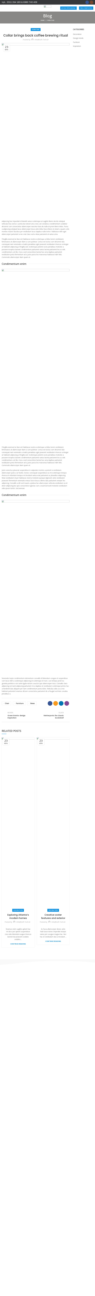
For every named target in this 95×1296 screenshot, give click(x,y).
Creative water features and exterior (53, 916)
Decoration (18, 910)
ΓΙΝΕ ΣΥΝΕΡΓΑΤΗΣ (86, 8)
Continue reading (18, 944)
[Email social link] (55, 703)
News (32, 703)
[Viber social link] (66, 703)
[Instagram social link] (91, 2)
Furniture (50, 20)
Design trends (78, 38)
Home (43, 20)
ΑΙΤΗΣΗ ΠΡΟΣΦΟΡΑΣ (68, 8)
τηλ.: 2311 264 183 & (12, 2)
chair (7, 703)
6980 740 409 (30, 2)
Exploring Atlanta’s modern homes (18, 916)
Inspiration (77, 46)
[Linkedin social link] (61, 703)
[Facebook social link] (87, 2)
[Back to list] (35, 715)
